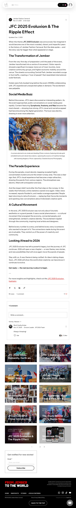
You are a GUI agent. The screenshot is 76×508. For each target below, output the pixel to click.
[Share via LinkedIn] (19, 288)
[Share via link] (24, 288)
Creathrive (68, 497)
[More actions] (66, 19)
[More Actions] (66, 326)
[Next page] (44, 447)
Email (10, 459)
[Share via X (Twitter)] (15, 288)
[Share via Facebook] (10, 288)
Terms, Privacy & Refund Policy (38, 497)
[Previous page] (32, 447)
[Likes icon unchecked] (15, 335)
